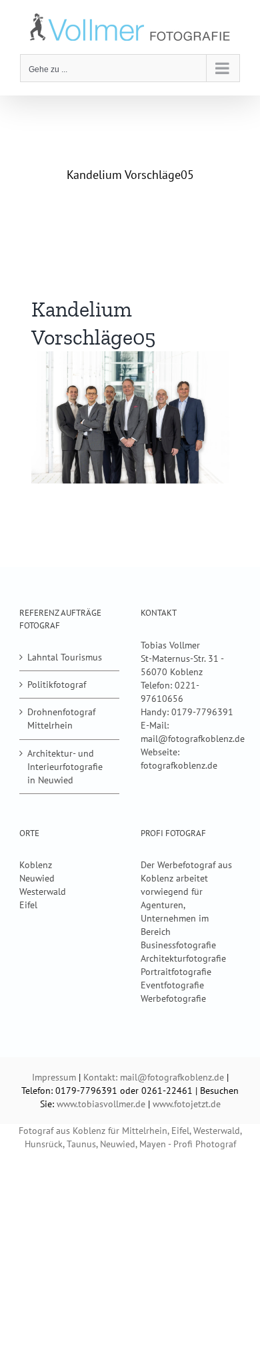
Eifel (28, 905)
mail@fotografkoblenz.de (193, 739)
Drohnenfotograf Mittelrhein (61, 718)
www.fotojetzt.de (187, 1104)
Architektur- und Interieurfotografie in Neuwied (65, 766)
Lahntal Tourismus (64, 657)
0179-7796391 (202, 712)
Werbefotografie (173, 998)
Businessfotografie (178, 945)
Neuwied (37, 878)
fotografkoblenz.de (179, 765)
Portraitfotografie (176, 972)
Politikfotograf (56, 684)
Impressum (54, 1077)
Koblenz (35, 865)
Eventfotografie (172, 985)
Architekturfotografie (183, 958)
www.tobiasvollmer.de (101, 1104)
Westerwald (42, 892)
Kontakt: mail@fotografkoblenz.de (153, 1077)
